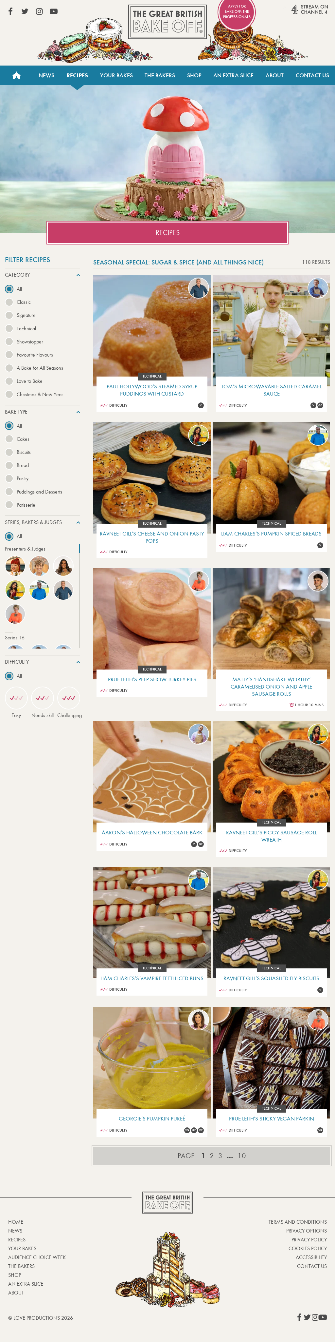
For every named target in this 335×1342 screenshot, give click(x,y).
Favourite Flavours (35, 355)
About (275, 75)
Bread (23, 465)
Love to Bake (30, 381)
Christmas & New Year (40, 394)
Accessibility (311, 1257)
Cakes (23, 439)
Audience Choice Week (37, 1257)
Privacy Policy (309, 1239)
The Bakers (160, 75)
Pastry (22, 478)
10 (242, 1156)
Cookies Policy (308, 1248)
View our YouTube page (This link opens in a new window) (54, 11)
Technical (26, 328)
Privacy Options (306, 1231)
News (46, 75)
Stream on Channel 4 (297, 13)
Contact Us (312, 75)
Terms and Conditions (298, 1222)
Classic (24, 302)
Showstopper (30, 342)
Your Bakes (116, 75)
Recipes (77, 75)
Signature (26, 315)
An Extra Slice (233, 75)
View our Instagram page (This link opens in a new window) (39, 11)
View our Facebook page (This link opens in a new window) (10, 11)
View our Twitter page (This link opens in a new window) (25, 11)
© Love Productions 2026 (40, 1318)
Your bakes (22, 1248)
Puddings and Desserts (39, 492)
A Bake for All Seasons (40, 368)
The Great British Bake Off (167, 22)
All (19, 289)
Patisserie (26, 505)
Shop (194, 75)
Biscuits (24, 452)
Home (16, 75)
